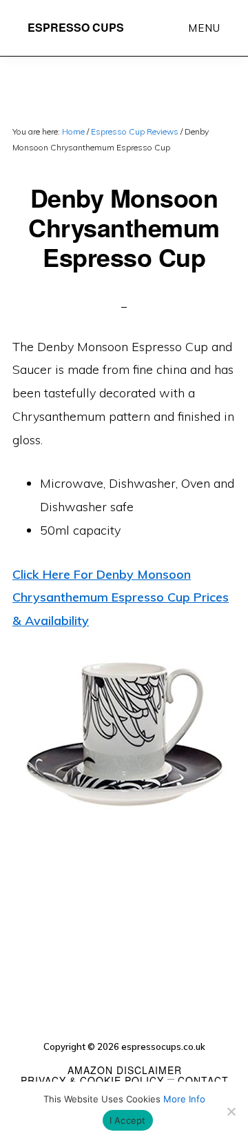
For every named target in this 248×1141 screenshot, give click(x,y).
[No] (231, 1111)
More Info (184, 1098)
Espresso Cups (76, 27)
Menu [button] (204, 27)
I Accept (128, 1120)
